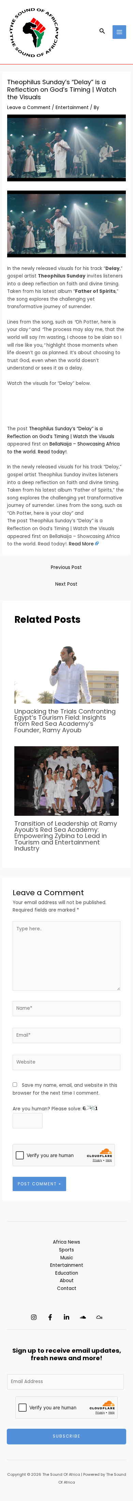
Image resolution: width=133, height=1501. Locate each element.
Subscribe (66, 1436)
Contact (66, 1288)
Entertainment (72, 107)
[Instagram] (34, 1317)
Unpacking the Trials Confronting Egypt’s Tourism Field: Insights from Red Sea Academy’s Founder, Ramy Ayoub (65, 720)
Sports (66, 1250)
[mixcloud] (99, 1317)
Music (66, 1258)
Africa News (66, 1242)
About (67, 1280)
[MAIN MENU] (120, 32)
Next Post (66, 584)
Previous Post (66, 567)
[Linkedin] (66, 1317)
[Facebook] (50, 1317)
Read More (81, 544)
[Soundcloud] (83, 1317)
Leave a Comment (28, 107)
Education (66, 1273)
